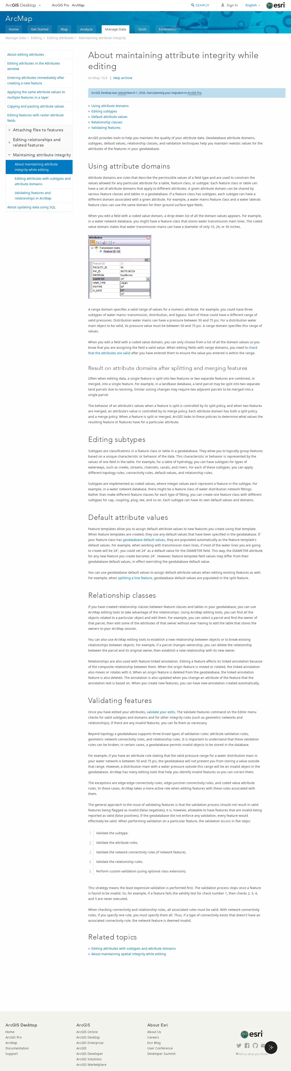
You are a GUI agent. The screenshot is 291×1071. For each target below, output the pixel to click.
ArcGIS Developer (89, 1053)
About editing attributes (25, 54)
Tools (142, 29)
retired (122, 93)
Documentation (17, 1048)
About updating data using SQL (31, 207)
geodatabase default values (144, 540)
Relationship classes (106, 122)
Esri (276, 5)
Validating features (105, 127)
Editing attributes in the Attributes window (33, 66)
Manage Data (115, 29)
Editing (36, 38)
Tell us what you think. (253, 1054)
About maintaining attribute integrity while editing (36, 167)
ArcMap (78, 5)
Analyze (86, 29)
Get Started (39, 29)
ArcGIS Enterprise (89, 1043)
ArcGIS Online (87, 1032)
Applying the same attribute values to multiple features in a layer (36, 95)
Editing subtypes (104, 111)
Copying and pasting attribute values (35, 106)
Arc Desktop (20, 5)
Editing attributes (60, 38)
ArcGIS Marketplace (91, 1064)
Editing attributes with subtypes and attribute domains (43, 181)
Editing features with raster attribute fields (35, 118)
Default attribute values (109, 117)
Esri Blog (154, 1043)
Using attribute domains (110, 106)
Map (64, 29)
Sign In (232, 5)
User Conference (160, 1048)
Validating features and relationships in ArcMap (33, 195)
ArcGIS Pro (60, 5)
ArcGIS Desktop (88, 1037)
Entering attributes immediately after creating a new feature (35, 80)
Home (13, 29)
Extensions (167, 29)
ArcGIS (81, 1048)
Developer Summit (161, 1053)
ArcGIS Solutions (89, 1059)
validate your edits (161, 712)
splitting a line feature (135, 578)
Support (11, 1053)
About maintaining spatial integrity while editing (128, 954)
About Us (154, 1032)
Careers (153, 1037)
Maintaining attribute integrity (102, 38)
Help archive (122, 78)
